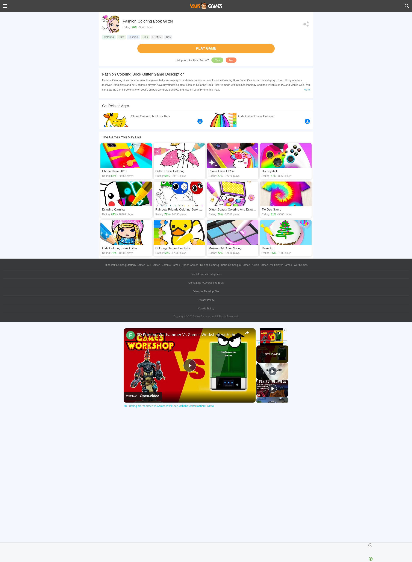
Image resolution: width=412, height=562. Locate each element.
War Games (300, 265)
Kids (168, 37)
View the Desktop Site (206, 291)
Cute (121, 37)
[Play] (259, 342)
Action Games (260, 265)
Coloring (109, 37)
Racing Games (209, 265)
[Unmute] (264, 342)
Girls (145, 37)
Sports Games (190, 265)
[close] (370, 545)
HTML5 (156, 37)
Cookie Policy (206, 308)
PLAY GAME (206, 48)
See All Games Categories (206, 274)
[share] (247, 332)
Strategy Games (135, 265)
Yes (217, 60)
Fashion (133, 37)
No (231, 60)
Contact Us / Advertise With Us (206, 282)
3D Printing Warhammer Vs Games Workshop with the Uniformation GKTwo (189, 334)
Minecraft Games (114, 265)
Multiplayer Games (281, 265)
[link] (130, 335)
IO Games (244, 265)
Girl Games (153, 265)
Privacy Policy (206, 299)
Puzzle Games (228, 265)
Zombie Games (171, 265)
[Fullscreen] (284, 342)
